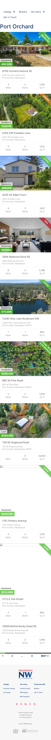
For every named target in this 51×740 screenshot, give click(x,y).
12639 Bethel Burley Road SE (19, 626)
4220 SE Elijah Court (14, 194)
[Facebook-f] (30, 704)
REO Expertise (24, 696)
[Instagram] (21, 704)
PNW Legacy (24, 692)
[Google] (25, 704)
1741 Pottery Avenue (14, 520)
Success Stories (25, 688)
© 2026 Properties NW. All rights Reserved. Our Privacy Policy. (25, 715)
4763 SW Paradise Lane (16, 133)
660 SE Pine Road (12, 380)
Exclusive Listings (9, 688)
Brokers (23, 11)
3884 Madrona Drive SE (16, 256)
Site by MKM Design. (25, 724)
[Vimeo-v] (16, 704)
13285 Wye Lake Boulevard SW (20, 318)
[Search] (34, 704)
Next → (45, 656)
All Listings (7, 692)
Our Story (36, 11)
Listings (7, 11)
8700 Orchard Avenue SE (17, 71)
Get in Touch (9, 17)
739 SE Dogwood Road (15, 442)
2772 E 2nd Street (12, 599)
